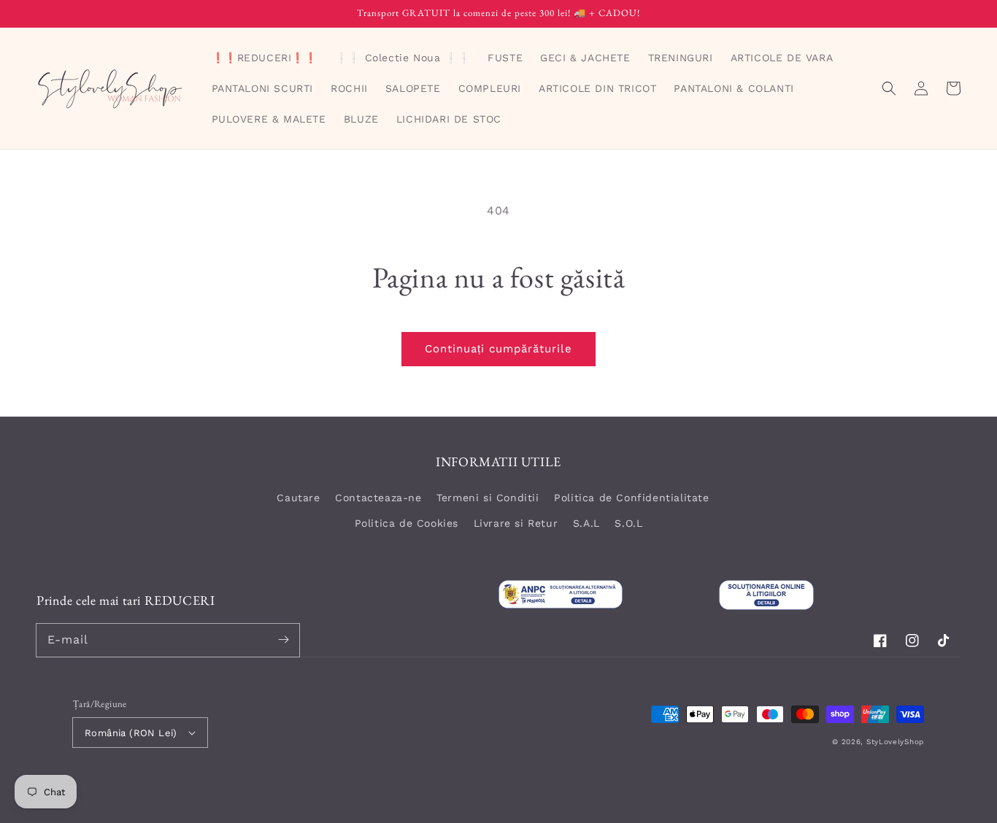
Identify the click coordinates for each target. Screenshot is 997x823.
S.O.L (628, 523)
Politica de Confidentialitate (631, 497)
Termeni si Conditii (487, 497)
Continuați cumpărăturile (498, 348)
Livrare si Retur (516, 523)
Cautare (298, 497)
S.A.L (586, 523)
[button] (889, 88)
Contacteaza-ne (378, 497)
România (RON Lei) (131, 732)
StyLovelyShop (895, 742)
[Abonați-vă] (283, 640)
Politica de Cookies (406, 523)
